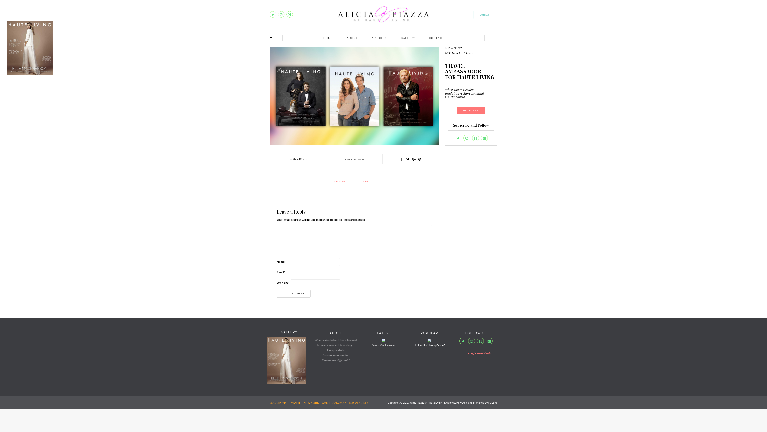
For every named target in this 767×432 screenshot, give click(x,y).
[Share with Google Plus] (413, 159)
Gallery (408, 37)
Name (281, 261)
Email (281, 272)
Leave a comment (354, 159)
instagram (471, 110)
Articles (379, 37)
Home (328, 37)
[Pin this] (419, 159)
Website (283, 283)
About (352, 37)
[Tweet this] (407, 159)
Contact (436, 37)
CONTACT (485, 15)
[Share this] (401, 159)
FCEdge (492, 402)
